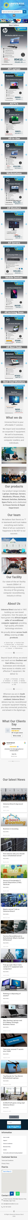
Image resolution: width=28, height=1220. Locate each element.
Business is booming (10, 829)
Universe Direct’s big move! (13, 804)
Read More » (6, 806)
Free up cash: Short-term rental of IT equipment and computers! (13, 967)
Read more (14, 316)
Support (5, 1140)
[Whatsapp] (18, 1194)
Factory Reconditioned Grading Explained (12, 1153)
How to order (6, 1137)
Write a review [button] (17, 736)
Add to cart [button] (14, 107)
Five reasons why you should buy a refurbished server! (13, 855)
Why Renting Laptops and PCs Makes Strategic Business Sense (12, 1022)
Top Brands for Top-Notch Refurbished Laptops (13, 1077)
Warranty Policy (6, 1146)
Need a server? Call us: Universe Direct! (11, 910)
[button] (14, 15)
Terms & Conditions (7, 1143)
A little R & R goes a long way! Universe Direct (14, 1104)
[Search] (24, 11)
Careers (5, 1149)
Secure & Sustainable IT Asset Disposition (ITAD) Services (12, 882)
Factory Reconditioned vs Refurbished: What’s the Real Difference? (13, 938)
